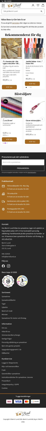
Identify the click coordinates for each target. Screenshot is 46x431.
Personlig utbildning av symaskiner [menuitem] (14, 342)
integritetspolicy (32, 172)
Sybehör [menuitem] (5, 307)
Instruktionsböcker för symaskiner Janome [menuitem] (17, 377)
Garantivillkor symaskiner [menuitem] (11, 373)
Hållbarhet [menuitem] (5, 353)
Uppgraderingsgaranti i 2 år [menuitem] (11, 349)
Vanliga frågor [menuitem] (7, 339)
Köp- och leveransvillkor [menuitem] (10, 366)
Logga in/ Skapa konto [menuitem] (10, 363)
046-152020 (7, 1)
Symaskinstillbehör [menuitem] (9, 300)
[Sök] (41, 11)
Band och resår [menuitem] (7, 311)
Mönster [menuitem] (5, 314)
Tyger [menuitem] (4, 304)
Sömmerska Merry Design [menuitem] (11, 335)
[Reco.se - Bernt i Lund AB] (22, 280)
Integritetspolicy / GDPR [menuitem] (10, 384)
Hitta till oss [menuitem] (6, 331)
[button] (3, 5)
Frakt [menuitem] (3, 370)
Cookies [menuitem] (4, 388)
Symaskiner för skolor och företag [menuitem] (14, 318)
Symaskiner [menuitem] (6, 296)
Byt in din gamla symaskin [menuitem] (11, 346)
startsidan (15, 23)
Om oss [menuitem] (4, 328)
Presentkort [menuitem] (6, 381)
